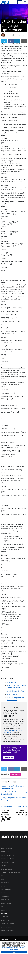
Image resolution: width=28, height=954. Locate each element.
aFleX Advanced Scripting (15, 691)
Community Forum (6, 927)
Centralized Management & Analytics (11, 872)
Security (3, 879)
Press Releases (5, 896)
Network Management (15, 774)
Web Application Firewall (7, 862)
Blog (2, 906)
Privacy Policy (21, 947)
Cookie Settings (14, 949)
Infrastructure (5, 882)
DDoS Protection (5, 852)
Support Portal (5, 920)
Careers (3, 892)
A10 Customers (5, 899)
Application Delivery (6, 848)
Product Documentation (7, 923)
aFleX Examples (12, 694)
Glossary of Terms (5, 910)
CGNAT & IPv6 (5, 865)
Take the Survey (8, 757)
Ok (14, 952)
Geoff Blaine (9, 35)
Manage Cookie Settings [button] (7, 930)
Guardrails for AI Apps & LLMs (9, 858)
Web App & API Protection (8, 855)
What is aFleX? (12, 682)
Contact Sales (5, 916)
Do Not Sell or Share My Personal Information (13, 947)
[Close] (26, 943)
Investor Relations (6, 903)
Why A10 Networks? (6, 889)
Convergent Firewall (6, 869)
